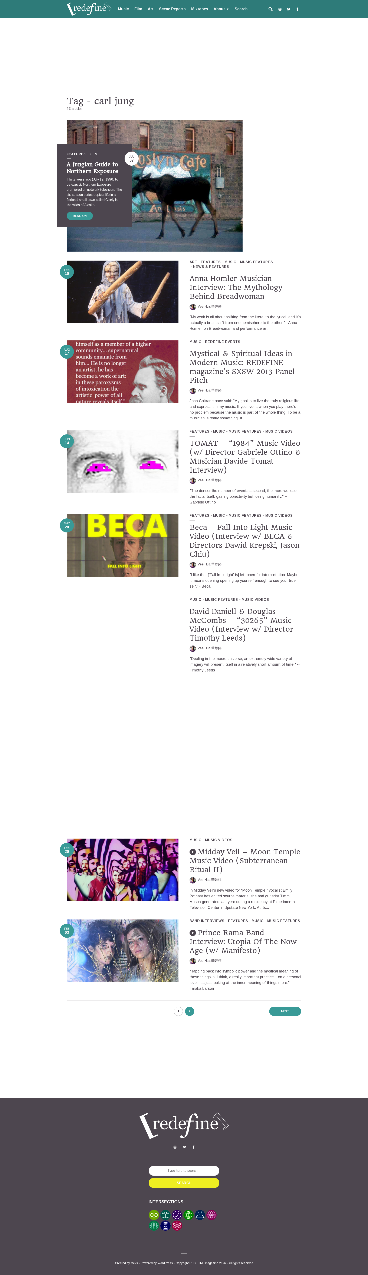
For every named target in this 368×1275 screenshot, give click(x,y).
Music (123, 9)
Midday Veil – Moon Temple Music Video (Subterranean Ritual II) (245, 861)
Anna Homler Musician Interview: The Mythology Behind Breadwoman (236, 287)
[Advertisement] (184, 57)
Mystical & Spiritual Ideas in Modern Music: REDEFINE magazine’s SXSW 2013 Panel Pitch (242, 367)
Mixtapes (199, 9)
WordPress (165, 1263)
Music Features (256, 262)
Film (138, 9)
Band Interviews (207, 921)
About (219, 9)
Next (285, 1011)
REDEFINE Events (222, 342)
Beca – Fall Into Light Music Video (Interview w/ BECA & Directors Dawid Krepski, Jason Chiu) (244, 540)
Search (241, 9)
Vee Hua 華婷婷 (209, 306)
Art (151, 9)
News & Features (211, 266)
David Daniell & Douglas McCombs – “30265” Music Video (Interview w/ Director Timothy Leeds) (241, 625)
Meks (134, 1263)
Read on (80, 216)
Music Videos (279, 431)
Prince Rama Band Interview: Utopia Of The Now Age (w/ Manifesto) (243, 941)
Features (76, 154)
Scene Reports (172, 9)
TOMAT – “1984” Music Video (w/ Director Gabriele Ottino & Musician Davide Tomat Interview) (245, 456)
